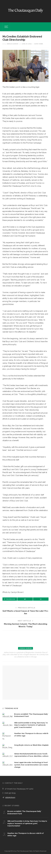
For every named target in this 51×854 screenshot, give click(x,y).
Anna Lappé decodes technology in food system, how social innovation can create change (31, 764)
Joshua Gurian (12, 44)
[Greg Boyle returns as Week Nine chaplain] (7, 746)
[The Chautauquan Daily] (25, 11)
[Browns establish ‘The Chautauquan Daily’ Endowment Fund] (7, 715)
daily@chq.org (10, 797)
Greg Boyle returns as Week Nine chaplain (31, 745)
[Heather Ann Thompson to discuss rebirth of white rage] (7, 736)
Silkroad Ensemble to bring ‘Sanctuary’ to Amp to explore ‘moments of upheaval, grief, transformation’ (31, 725)
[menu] (5, 26)
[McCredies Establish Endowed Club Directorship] (25, 66)
